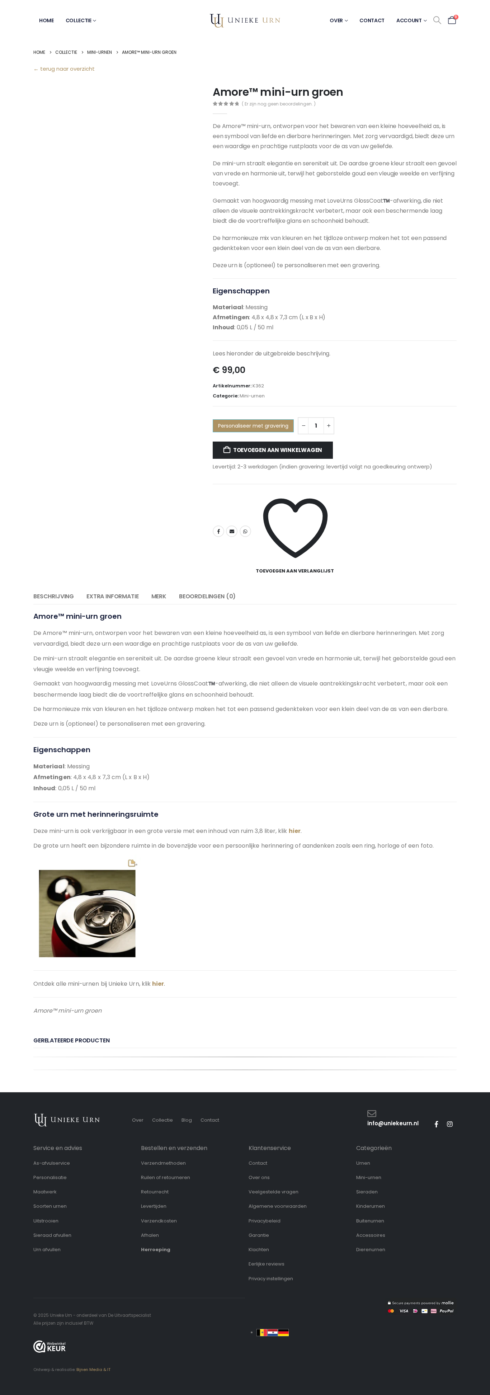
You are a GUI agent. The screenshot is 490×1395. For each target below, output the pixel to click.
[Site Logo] (245, 21)
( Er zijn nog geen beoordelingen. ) (279, 104)
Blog (187, 1120)
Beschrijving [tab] (53, 596)
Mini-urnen (252, 396)
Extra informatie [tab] (112, 596)
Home (46, 20)
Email (231, 531)
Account (409, 20)
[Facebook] (436, 1124)
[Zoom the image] (66, 1116)
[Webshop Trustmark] (49, 1346)
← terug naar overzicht (64, 68)
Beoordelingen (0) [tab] (207, 596)
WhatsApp (245, 531)
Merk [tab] (158, 596)
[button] (437, 20)
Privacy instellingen (271, 1278)
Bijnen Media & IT (93, 1369)
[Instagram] (449, 1124)
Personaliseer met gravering (253, 425)
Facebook (218, 531)
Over (336, 20)
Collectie (78, 20)
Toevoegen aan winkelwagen (277, 450)
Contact (372, 20)
